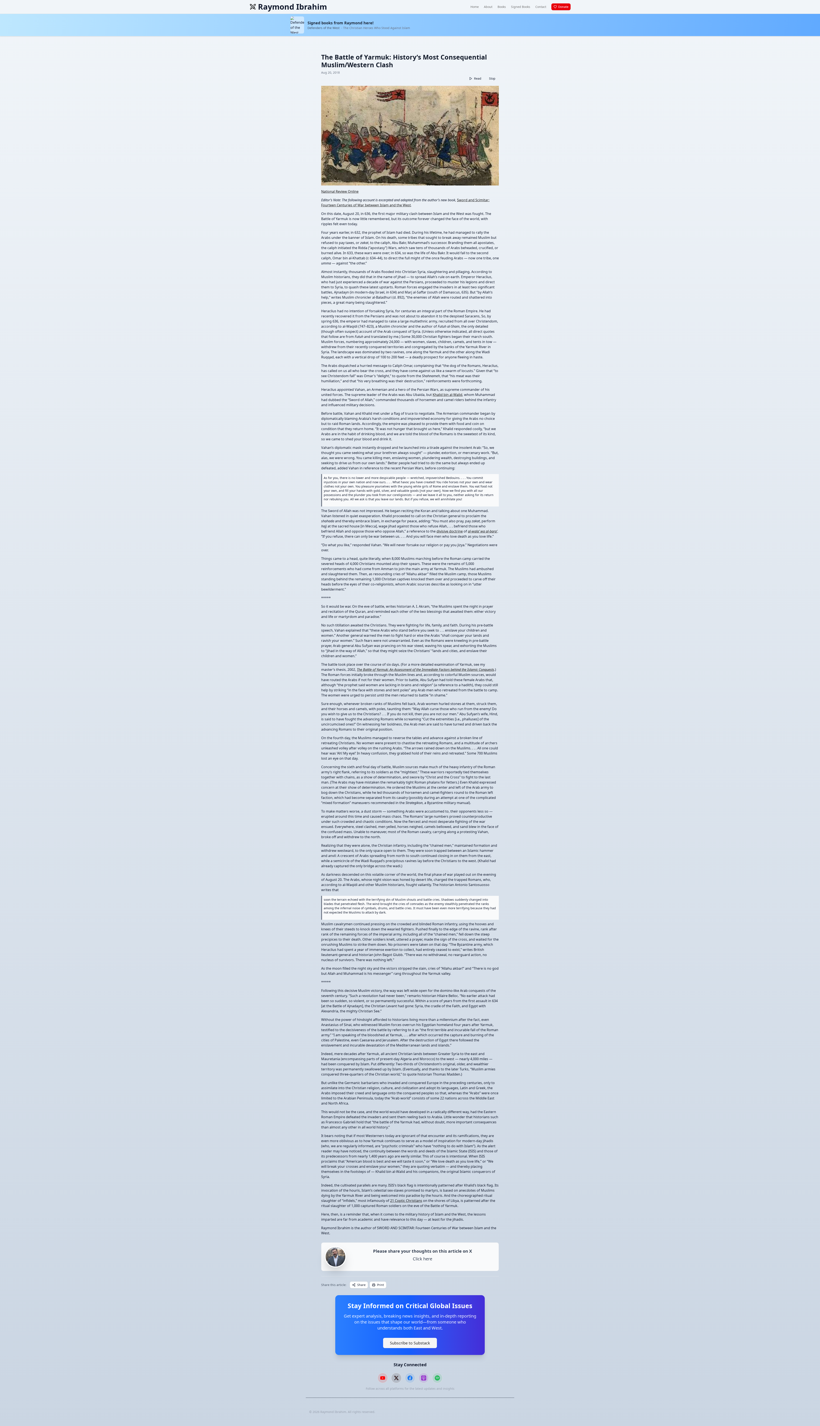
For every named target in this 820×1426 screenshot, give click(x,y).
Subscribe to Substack (410, 1343)
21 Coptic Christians (406, 1200)
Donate (563, 7)
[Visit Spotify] (437, 1378)
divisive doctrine (449, 531)
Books (502, 7)
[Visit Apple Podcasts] (424, 1378)
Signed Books (520, 7)
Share (361, 1285)
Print (380, 1285)
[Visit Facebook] (410, 1378)
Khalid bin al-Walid (447, 394)
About (488, 7)
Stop (492, 78)
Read (477, 78)
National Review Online (340, 191)
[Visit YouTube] (383, 1378)
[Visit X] (396, 1378)
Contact (540, 7)
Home (474, 7)
